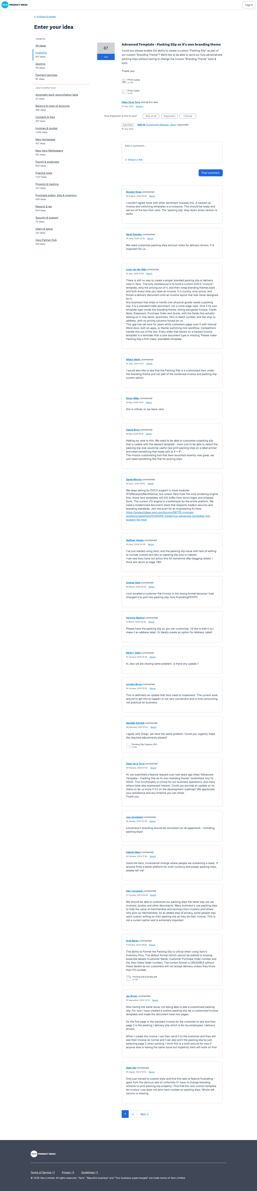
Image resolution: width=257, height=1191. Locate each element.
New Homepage (45, 139)
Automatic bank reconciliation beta (56, 94)
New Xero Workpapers (49, 150)
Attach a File (135, 159)
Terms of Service (41, 1172)
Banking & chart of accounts (52, 106)
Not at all (152, 116)
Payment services (46, 75)
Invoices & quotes (46, 128)
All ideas (40, 45)
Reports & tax (43, 206)
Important (171, 116)
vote (106, 57)
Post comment (211, 172)
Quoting (40, 63)
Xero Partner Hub (46, 240)
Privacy (67, 1172)
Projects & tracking (47, 184)
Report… (140, 106)
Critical (190, 116)
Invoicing (41, 52)
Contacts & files (45, 117)
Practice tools (43, 173)
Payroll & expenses (47, 161)
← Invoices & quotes (45, 16)
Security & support (46, 217)
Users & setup (44, 228)
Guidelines (88, 1172)
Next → (144, 1113)
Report (152, 196)
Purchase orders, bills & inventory (56, 195)
